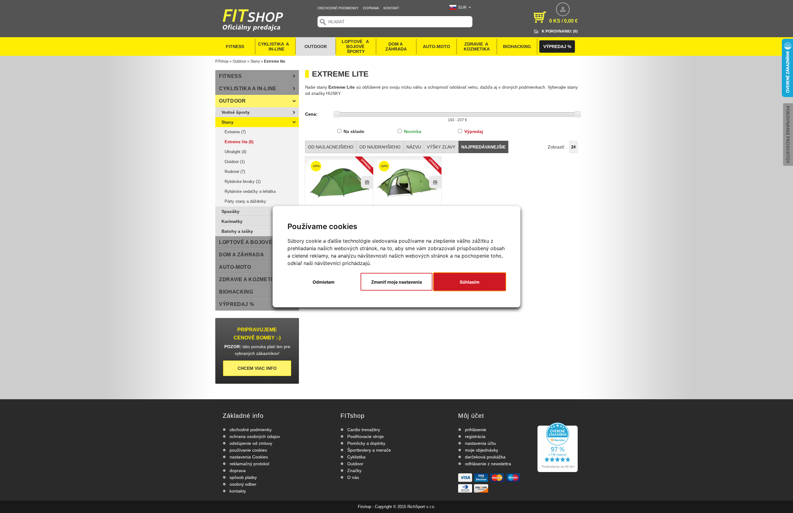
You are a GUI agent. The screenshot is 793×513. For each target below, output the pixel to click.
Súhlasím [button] (470, 281)
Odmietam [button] (324, 281)
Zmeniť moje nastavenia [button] (396, 281)
